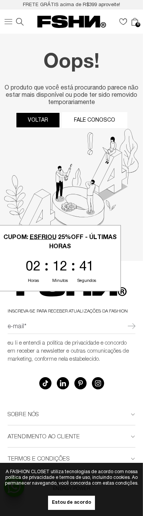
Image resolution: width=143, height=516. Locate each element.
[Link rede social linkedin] (63, 383)
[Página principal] (71, 21)
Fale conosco (94, 120)
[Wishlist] (123, 22)
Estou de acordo (71, 503)
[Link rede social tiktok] (45, 383)
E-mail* (17, 327)
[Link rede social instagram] (98, 383)
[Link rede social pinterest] (80, 383)
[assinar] (131, 327)
